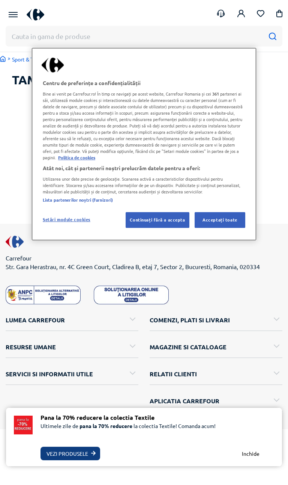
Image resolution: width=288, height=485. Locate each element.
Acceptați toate (219, 220)
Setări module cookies (66, 219)
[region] (144, 144)
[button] (279, 14)
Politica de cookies (76, 157)
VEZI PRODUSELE (67, 453)
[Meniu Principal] (13, 14)
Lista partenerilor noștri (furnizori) (78, 200)
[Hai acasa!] (3, 59)
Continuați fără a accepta (157, 220)
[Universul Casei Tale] (38, 14)
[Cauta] (272, 36)
